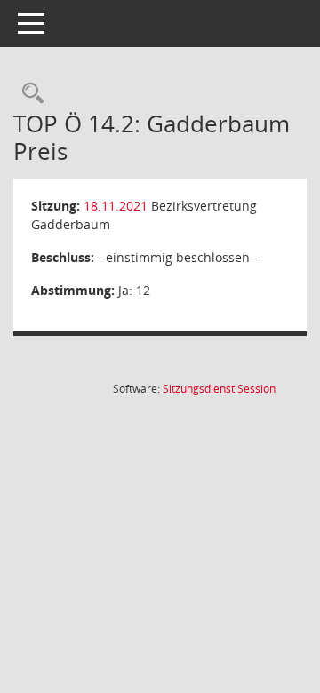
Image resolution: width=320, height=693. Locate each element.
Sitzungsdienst (219, 388)
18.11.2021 (116, 205)
